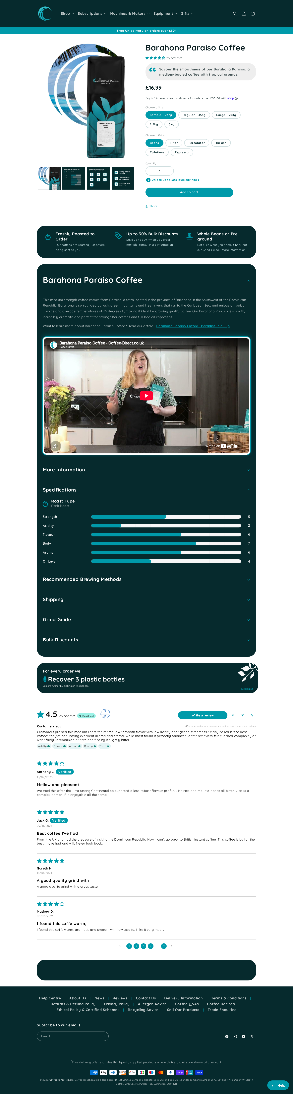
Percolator (197, 143)
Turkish (221, 143)
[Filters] (243, 715)
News (99, 998)
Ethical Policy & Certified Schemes (88, 1010)
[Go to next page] (172, 946)
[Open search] (233, 715)
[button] (66, 13)
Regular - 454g (194, 115)
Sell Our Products (183, 1010)
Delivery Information (183, 998)
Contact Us (146, 998)
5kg (171, 124)
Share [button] (153, 206)
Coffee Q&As (187, 1004)
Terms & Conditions (229, 998)
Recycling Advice (143, 1010)
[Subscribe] (104, 1036)
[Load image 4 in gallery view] (123, 178)
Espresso (182, 152)
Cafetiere (157, 152)
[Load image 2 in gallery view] (73, 178)
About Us (77, 998)
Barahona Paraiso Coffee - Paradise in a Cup (193, 326)
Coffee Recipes (221, 1004)
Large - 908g (226, 115)
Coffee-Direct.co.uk (61, 1079)
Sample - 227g (161, 115)
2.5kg (154, 124)
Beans (154, 143)
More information (161, 244)
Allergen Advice (152, 1004)
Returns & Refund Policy (73, 1004)
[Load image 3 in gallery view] (98, 178)
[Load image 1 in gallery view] (49, 178)
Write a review (203, 715)
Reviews (120, 998)
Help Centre (50, 998)
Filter (174, 143)
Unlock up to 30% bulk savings (174, 180)
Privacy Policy (117, 1004)
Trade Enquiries (222, 1010)
